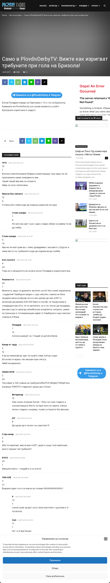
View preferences (55, 576)
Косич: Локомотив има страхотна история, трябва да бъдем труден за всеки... (100, 312)
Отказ (55, 568)
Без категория (15, 15)
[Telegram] (25, 82)
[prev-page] (77, 356)
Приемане (55, 560)
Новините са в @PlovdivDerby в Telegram (38, 95)
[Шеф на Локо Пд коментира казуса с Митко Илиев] (91, 136)
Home (4, 15)
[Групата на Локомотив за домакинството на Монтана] (81, 223)
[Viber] (38, 82)
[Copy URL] (44, 82)
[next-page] (82, 356)
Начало (43, 6)
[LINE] (31, 82)
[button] (105, 538)
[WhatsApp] (18, 82)
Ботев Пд (53, 6)
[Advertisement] (36, 120)
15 (106, 158)
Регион (95, 6)
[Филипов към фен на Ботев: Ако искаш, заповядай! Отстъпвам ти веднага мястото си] (83, 296)
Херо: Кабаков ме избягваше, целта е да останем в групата (81, 342)
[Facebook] (5, 82)
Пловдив (83, 6)
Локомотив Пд (68, 6)
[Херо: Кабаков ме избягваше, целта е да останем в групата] (83, 329)
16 (26, 72)
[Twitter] (11, 82)
